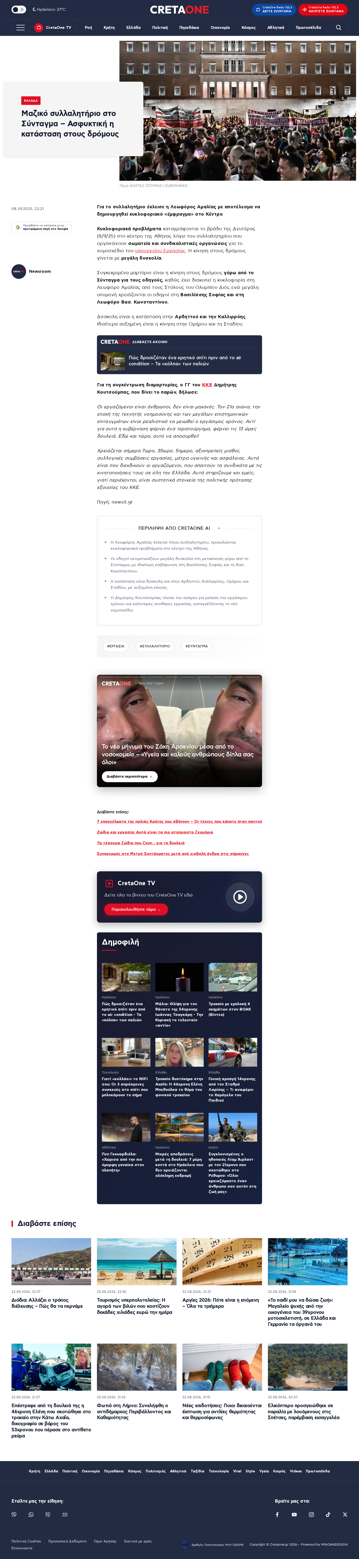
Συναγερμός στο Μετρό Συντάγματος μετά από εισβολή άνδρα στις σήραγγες (173, 854)
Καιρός (279, 1471)
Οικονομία (220, 28)
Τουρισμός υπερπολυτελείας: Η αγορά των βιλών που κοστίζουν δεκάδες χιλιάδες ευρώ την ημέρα (134, 1306)
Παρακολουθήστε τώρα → (136, 909)
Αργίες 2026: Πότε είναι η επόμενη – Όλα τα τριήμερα (220, 1303)
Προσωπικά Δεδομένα (67, 1541)
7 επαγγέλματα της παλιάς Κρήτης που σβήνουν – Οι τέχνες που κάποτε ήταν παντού (179, 821)
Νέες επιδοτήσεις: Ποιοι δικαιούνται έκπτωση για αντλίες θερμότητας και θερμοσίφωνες (222, 1411)
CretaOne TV (58, 28)
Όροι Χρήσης (105, 1541)
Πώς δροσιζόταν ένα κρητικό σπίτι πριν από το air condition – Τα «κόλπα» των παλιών (185, 361)
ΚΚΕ (207, 385)
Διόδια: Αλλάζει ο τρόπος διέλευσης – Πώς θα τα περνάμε (47, 1303)
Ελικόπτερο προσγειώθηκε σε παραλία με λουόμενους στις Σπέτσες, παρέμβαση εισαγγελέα (303, 1411)
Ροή (88, 28)
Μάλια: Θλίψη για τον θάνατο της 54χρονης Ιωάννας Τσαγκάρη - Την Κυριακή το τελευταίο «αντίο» (179, 1014)
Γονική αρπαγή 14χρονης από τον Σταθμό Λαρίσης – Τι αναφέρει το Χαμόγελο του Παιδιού (232, 1089)
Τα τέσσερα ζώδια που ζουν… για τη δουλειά (141, 843)
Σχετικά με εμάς (138, 1541)
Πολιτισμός (155, 1471)
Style (250, 1471)
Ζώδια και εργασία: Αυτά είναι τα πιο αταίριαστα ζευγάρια (155, 832)
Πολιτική (160, 28)
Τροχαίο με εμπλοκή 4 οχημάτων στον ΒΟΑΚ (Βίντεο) (230, 1009)
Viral (237, 1471)
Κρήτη (109, 28)
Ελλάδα (134, 28)
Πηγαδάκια (189, 28)
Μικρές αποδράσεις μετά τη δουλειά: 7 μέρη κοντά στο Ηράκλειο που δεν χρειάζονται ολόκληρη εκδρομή (179, 1165)
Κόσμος (249, 28)
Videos (296, 1471)
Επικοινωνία (21, 1548)
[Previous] (108, 731)
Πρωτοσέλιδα (308, 28)
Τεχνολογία (219, 1471)
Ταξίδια (197, 1471)
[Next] (251, 731)
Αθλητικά (275, 28)
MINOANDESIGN (334, 1544)
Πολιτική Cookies (26, 1541)
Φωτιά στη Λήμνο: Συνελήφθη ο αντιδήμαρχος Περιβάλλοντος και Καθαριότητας (134, 1411)
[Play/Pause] (179, 731)
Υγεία (264, 1471)
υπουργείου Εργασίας (160, 251)
